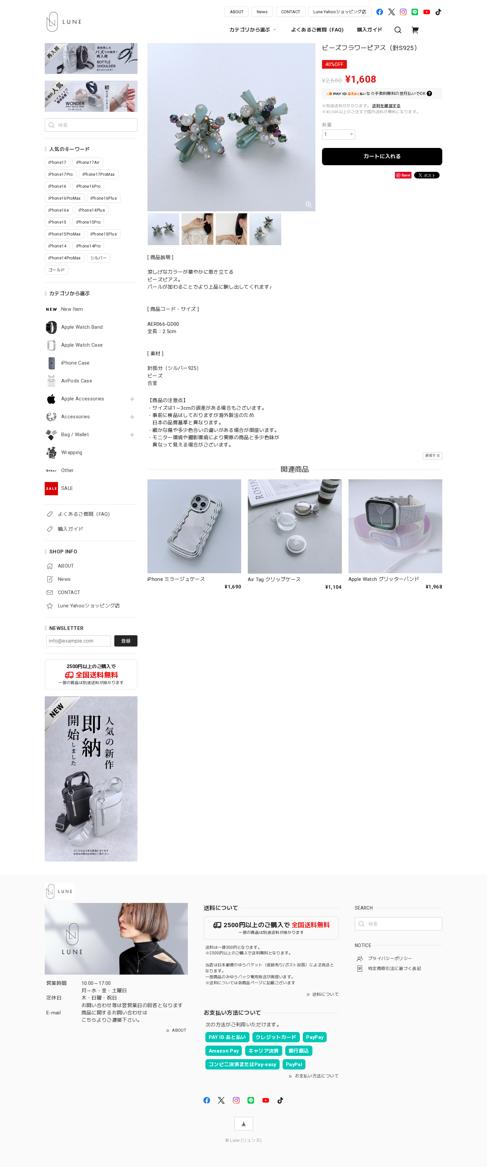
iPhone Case (75, 363)
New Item (72, 309)
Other (67, 470)
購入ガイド (370, 30)
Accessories (75, 417)
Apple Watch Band (82, 327)
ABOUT (237, 11)
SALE (67, 488)
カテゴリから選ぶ (250, 30)
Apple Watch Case (82, 345)
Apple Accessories (82, 399)
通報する (432, 455)
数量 (327, 124)
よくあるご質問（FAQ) (317, 30)
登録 (126, 641)
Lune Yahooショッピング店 (339, 11)
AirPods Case (76, 381)
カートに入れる (382, 156)
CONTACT (290, 11)
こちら (89, 1020)
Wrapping (71, 452)
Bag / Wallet (75, 435)
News (262, 11)
